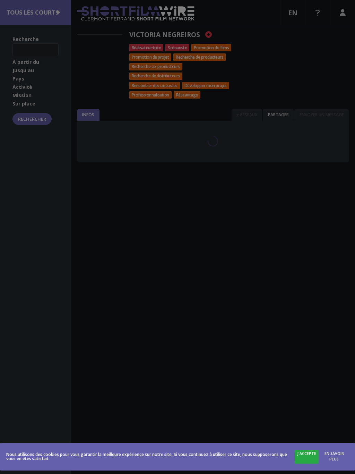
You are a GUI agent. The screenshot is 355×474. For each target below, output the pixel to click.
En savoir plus (334, 456)
